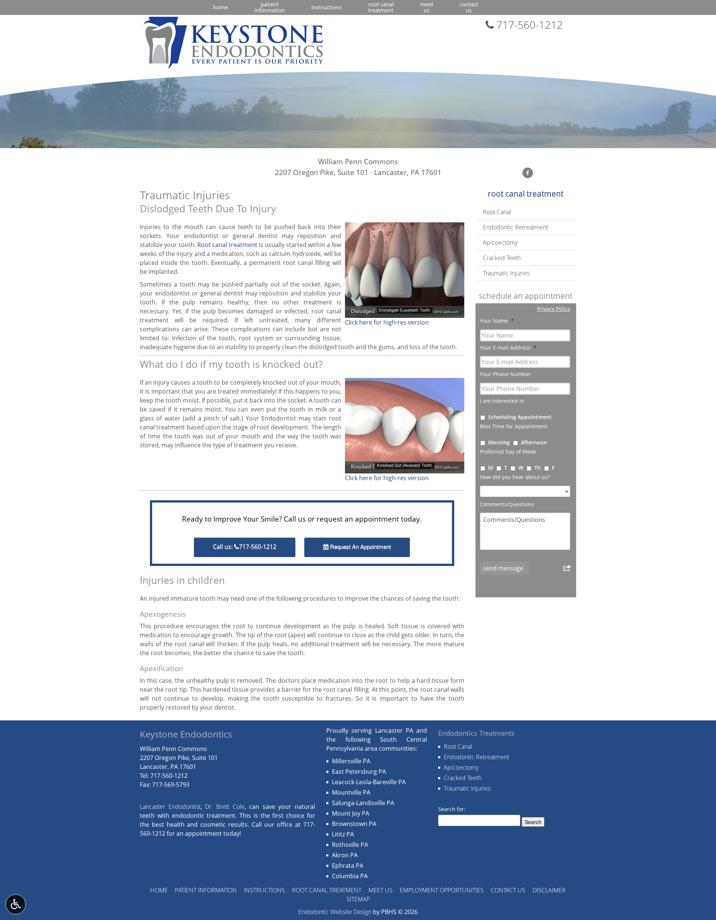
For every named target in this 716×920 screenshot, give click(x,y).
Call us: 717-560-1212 (244, 546)
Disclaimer (549, 890)
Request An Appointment (360, 546)
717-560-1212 (528, 25)
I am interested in (502, 401)
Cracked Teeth (502, 258)
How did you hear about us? (515, 477)
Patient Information (206, 890)
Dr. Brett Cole (224, 806)
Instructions (326, 7)
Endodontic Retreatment (515, 227)
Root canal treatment (227, 245)
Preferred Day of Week (508, 451)
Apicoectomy (500, 242)
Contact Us (508, 890)
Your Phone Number (505, 374)
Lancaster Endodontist (170, 806)
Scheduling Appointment (520, 416)
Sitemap (358, 899)
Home (220, 7)
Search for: (451, 809)
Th (537, 467)
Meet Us (380, 890)
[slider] (404, 312)
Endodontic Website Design (334, 912)
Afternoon (534, 442)
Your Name (497, 320)
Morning (499, 442)
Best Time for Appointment (513, 426)
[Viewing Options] (16, 904)
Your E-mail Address (508, 347)
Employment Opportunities (442, 890)
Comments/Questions (507, 504)
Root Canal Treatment (525, 193)
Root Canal (497, 212)
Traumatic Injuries (506, 273)
